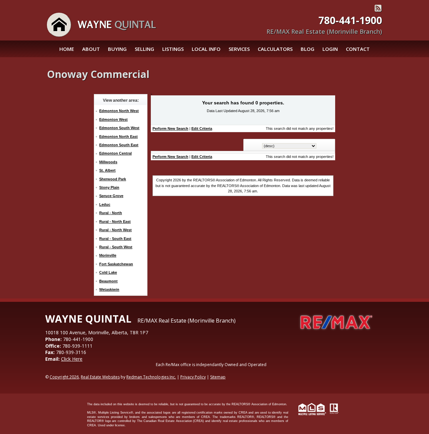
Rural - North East (115, 222)
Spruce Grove (111, 196)
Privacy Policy (193, 377)
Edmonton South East (118, 145)
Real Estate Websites (100, 377)
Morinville (107, 255)
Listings (173, 49)
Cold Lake (108, 272)
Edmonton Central (115, 153)
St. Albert (107, 170)
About (91, 49)
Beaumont (108, 281)
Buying (117, 49)
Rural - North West (115, 230)
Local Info (206, 49)
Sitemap (218, 377)
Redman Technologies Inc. (151, 377)
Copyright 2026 (64, 377)
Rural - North (110, 213)
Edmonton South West (119, 128)
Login (330, 49)
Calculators (275, 49)
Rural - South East (115, 239)
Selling (144, 49)
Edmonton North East (118, 137)
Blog (307, 49)
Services (239, 49)
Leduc (104, 204)
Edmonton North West (119, 111)
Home (66, 49)
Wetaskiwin (109, 289)
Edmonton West (113, 119)
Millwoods (108, 162)
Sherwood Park (112, 179)
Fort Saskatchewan (116, 264)
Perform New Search (170, 128)
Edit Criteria (201, 128)
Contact (358, 49)
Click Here (71, 359)
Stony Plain (109, 187)
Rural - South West (115, 247)
